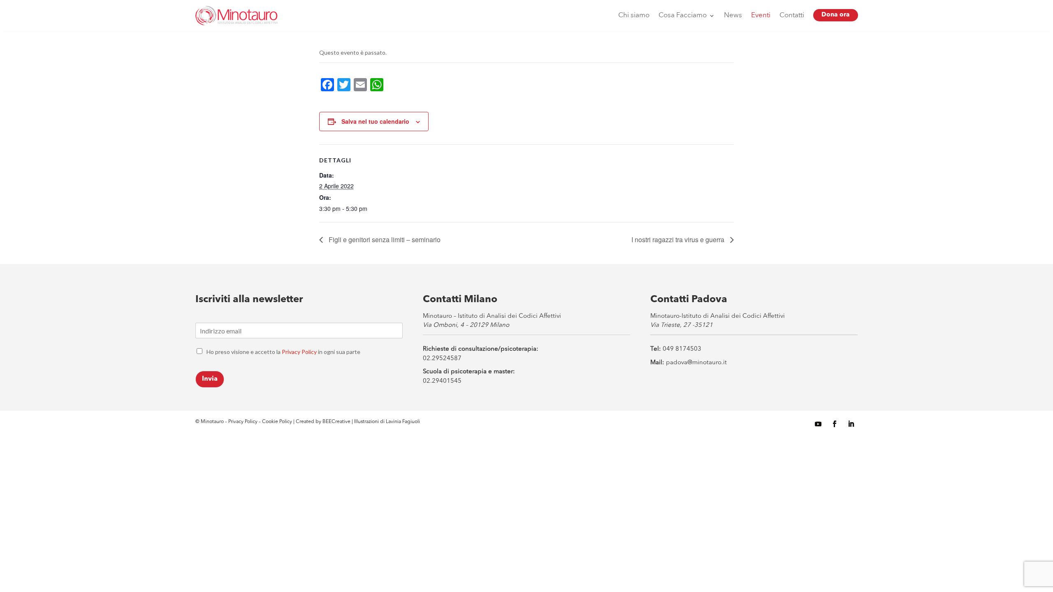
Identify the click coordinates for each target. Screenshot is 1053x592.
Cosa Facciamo (683, 15)
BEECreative (335, 421)
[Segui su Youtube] (818, 423)
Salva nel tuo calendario (375, 121)
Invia (210, 379)
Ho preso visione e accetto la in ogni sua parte (283, 351)
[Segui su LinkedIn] (851, 423)
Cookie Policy (277, 421)
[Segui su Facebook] (834, 423)
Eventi (760, 15)
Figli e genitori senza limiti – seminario (384, 239)
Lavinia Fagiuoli (403, 421)
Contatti (791, 15)
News (733, 15)
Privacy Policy (299, 351)
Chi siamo (633, 15)
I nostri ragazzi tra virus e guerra (678, 239)
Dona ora (835, 15)
